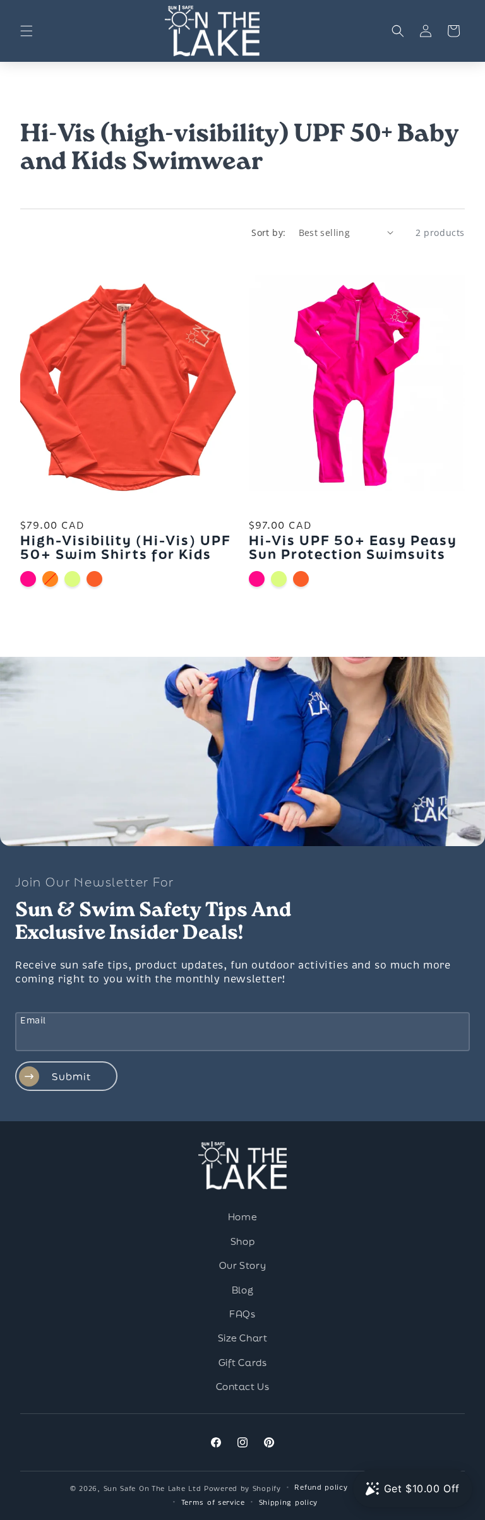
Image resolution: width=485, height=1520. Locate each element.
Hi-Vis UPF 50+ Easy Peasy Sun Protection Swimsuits (353, 547)
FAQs (242, 1314)
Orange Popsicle (50, 579)
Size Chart (243, 1338)
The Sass (28, 579)
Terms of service (213, 1502)
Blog (242, 1290)
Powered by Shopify (242, 1488)
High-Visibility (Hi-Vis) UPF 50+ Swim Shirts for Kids (125, 547)
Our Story (242, 1265)
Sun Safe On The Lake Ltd (152, 1488)
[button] (26, 31)
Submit (71, 1076)
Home (242, 1217)
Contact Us (243, 1386)
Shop (242, 1241)
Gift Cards (243, 1362)
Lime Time (72, 579)
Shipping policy (288, 1502)
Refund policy (320, 1487)
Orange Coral (94, 579)
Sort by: (268, 233)
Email (33, 1020)
